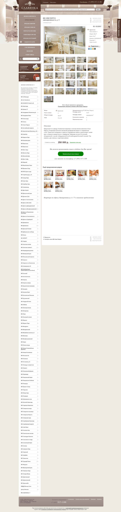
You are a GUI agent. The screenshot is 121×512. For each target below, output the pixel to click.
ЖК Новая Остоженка (26, 352)
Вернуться (47, 237)
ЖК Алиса (23, 121)
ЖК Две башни (25, 190)
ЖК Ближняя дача (25, 140)
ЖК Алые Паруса (25, 124)
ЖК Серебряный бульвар (27, 421)
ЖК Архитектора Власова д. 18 (29, 131)
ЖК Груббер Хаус (25, 184)
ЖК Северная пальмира (27, 411)
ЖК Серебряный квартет (27, 424)
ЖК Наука (23, 342)
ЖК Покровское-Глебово (27, 380)
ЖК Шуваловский (25, 480)
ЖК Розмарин (24, 396)
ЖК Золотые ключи (26, 244)
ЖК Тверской (24, 452)
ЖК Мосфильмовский (26, 338)
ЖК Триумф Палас (26, 461)
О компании (45, 2)
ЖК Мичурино (24, 326)
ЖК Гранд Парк (25, 177)
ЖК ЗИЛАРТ (24, 238)
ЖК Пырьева (24, 389)
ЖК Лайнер (24, 304)
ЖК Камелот (24, 259)
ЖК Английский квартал (27, 128)
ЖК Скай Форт (24, 427)
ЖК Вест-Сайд (24, 159)
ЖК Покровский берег (27, 377)
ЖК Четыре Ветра (25, 473)
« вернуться (47, 22)
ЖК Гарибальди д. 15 (26, 174)
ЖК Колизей (24, 273)
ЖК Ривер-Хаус (25, 393)
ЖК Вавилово (24, 146)
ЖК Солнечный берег (26, 442)
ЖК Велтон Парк (25, 152)
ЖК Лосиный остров (26, 317)
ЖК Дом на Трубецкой (27, 219)
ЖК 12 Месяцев (25, 96)
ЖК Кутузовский (25, 298)
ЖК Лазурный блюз (26, 301)
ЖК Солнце (24, 445)
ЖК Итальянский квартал (27, 256)
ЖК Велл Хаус (24, 149)
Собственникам (30, 47)
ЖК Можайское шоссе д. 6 (27, 332)
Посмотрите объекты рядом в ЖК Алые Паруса (72, 106)
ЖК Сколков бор (25, 430)
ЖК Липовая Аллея (26, 307)
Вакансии (30, 51)
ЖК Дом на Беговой (26, 202)
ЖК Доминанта (25, 222)
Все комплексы (25, 492)
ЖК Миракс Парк (25, 323)
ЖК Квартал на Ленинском (28, 263)
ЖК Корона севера (26, 282)
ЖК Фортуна (24, 464)
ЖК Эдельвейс (25, 483)
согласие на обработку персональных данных (53, 509)
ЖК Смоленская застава (27, 433)
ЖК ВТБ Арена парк (26, 171)
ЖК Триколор (24, 458)
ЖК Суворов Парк (25, 449)
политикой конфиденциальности (74, 508)
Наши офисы (53, 2)
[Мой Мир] (95, 49)
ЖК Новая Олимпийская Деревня (27, 349)
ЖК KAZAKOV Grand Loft (27, 103)
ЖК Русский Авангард (26, 402)
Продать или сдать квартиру (82, 499)
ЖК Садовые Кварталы (27, 405)
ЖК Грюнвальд (25, 187)
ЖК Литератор (24, 310)
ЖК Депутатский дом (26, 193)
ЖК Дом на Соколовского (27, 216)
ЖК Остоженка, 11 (25, 361)
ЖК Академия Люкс (26, 115)
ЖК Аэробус (24, 134)
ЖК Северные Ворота (26, 414)
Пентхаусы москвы (30, 31)
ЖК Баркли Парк (25, 137)
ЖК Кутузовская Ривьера (27, 295)
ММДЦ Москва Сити (26, 486)
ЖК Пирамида (24, 374)
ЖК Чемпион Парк (25, 470)
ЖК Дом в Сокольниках (27, 199)
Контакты (99, 499)
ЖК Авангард (24, 106)
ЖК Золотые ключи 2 (26, 247)
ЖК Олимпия (24, 358)
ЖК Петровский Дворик (27, 371)
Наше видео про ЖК (30, 34)
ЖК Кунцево (24, 289)
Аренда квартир (30, 20)
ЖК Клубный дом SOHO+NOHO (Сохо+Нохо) (28, 270)
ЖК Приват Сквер (25, 386)
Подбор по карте (30, 42)
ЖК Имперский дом (26, 253)
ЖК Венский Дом (25, 156)
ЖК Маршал (24, 320)
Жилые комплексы (30, 16)
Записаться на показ (71, 154)
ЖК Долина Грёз (25, 196)
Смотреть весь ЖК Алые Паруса (53, 239)
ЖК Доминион (24, 225)
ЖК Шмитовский (25, 477)
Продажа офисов (29, 27)
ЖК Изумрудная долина (27, 250)
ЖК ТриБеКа (24, 455)
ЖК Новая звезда (25, 345)
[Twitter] (91, 49)
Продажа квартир (29, 23)
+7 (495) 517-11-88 (95, 2)
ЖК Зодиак (24, 241)
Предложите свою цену (75, 142)
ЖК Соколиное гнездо (27, 439)
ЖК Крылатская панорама (27, 286)
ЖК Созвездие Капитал (27, 436)
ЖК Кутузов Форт (25, 292)
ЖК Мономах (24, 335)
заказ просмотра (97, 20)
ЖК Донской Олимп (26, 228)
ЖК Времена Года (25, 168)
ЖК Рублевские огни (26, 399)
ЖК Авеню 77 (24, 109)
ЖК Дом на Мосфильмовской (28, 209)
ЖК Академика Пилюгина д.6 (28, 112)
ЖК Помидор (24, 383)
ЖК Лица (23, 314)
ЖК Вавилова (24, 143)
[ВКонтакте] (89, 49)
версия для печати (96, 21)
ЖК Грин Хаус (24, 181)
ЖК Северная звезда (26, 408)
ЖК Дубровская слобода (27, 231)
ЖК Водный (24, 162)
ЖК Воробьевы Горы (26, 165)
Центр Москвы (25, 489)
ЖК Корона (24, 279)
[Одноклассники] (93, 49)
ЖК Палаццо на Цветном (27, 364)
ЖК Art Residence (25, 100)
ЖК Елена (23, 235)
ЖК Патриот (24, 368)
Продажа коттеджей (29, 38)
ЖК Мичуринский (25, 329)
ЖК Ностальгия (25, 355)
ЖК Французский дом (26, 467)
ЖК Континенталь (25, 276)
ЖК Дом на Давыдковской (28, 205)
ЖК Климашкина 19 (26, 266)
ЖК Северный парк (26, 417)
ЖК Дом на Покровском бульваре (27, 213)
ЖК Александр (25, 118)
